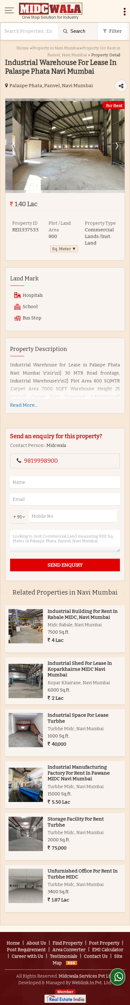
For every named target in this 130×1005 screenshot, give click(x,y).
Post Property (104, 943)
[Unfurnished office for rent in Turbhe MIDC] (26, 886)
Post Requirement (26, 949)
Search (77, 31)
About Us (36, 943)
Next (116, 146)
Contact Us (96, 956)
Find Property (67, 943)
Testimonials (63, 956)
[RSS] (71, 963)
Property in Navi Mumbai (56, 48)
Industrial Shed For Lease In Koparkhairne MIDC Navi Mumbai (80, 669)
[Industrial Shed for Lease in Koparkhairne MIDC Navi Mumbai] (26, 681)
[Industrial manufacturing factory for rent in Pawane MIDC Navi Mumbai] (26, 785)
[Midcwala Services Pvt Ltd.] (50, 11)
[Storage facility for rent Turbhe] (26, 834)
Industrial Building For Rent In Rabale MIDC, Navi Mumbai (83, 614)
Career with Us (27, 956)
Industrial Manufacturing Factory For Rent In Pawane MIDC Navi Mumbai (79, 773)
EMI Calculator (107, 949)
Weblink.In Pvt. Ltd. (92, 982)
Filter (115, 31)
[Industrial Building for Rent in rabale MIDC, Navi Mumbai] (26, 626)
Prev (14, 146)
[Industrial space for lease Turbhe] (26, 730)
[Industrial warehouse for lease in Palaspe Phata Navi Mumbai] (65, 188)
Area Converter (69, 949)
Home (22, 48)
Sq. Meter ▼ (64, 248)
